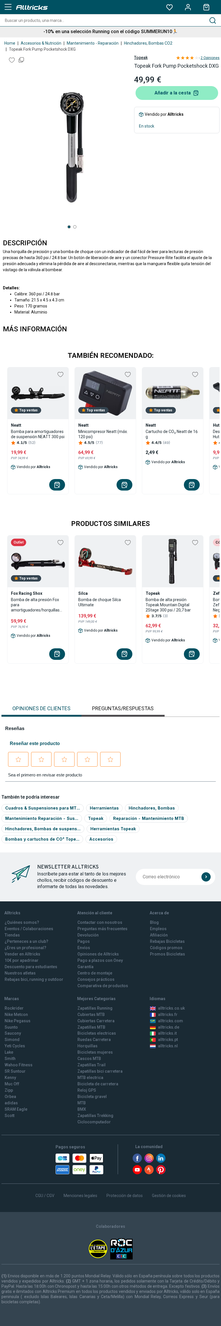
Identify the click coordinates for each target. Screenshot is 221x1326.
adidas (11, 1103)
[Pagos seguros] (79, 1164)
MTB (81, 1103)
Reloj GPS (86, 1090)
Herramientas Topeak (113, 828)
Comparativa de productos (102, 985)
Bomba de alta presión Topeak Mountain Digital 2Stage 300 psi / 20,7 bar (168, 604)
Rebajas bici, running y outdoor (34, 979)
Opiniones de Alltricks (98, 954)
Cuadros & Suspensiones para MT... (42, 808)
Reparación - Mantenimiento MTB (148, 818)
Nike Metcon (16, 1014)
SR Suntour (15, 1071)
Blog (154, 922)
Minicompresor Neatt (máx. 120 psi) (103, 434)
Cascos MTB (89, 1058)
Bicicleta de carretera (97, 1084)
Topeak (141, 57)
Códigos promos (166, 947)
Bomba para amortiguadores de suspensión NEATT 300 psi (37, 434)
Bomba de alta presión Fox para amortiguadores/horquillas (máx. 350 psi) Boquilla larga (36, 605)
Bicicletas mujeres (95, 1052)
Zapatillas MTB (91, 1027)
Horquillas (87, 1046)
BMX (81, 1109)
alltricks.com (170, 1021)
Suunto (11, 1027)
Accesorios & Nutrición (41, 43)
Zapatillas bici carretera (100, 1071)
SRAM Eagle (16, 1109)
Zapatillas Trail (91, 1065)
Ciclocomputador (94, 1122)
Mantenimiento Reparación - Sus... (41, 818)
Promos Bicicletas (167, 954)
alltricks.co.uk (171, 1008)
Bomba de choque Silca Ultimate (99, 602)
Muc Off (12, 1084)
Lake (9, 1052)
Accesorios (101, 839)
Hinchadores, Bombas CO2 (148, 43)
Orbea (10, 1096)
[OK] (206, 877)
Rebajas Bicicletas (167, 941)
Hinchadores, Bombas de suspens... (43, 828)
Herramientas (104, 808)
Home (9, 43)
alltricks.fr (168, 1014)
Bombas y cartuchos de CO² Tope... (42, 839)
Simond (12, 1039)
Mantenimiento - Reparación (93, 43)
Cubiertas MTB (91, 1014)
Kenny (10, 1077)
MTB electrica (90, 1077)
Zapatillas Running (95, 1008)
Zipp (9, 1090)
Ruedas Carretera (94, 1039)
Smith (10, 1058)
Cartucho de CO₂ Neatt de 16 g (172, 434)
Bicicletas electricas (96, 1033)
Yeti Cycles (15, 1046)
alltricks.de (168, 1027)
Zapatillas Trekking (95, 1115)
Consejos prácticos (96, 979)
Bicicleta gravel (92, 1096)
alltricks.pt (168, 1039)
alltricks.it (167, 1033)
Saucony (13, 1033)
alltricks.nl (168, 1046)
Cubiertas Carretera (96, 1021)
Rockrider (14, 1008)
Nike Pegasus (18, 1021)
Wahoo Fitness (19, 1065)
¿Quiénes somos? (22, 922)
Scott (9, 1115)
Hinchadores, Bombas (152, 808)
